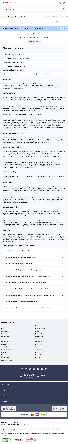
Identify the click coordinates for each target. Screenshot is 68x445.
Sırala (55, 22)
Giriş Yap (63, 28)
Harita (13, 22)
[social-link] (22, 369)
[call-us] (60, 2)
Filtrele (35, 22)
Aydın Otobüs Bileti (12, 74)
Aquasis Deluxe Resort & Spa (21, 58)
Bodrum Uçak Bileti (44, 74)
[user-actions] (64, 2)
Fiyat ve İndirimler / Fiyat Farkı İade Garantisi (55, 16)
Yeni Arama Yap (33, 41)
